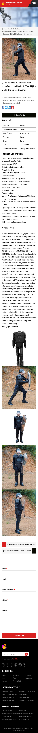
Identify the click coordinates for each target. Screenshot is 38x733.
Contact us (28, 678)
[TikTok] (24, 665)
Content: (5, 611)
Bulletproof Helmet (8, 697)
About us (16, 675)
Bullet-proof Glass (8, 691)
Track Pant (22, 710)
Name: (4, 568)
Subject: (5, 600)
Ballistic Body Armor (22, 29)
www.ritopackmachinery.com (10, 713)
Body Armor (23, 694)
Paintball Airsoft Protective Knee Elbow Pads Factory (9, 711)
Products (11, 29)
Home (6, 29)
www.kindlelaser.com (26, 713)
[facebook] (3, 665)
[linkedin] (7, 665)
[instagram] (20, 665)
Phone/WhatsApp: (8, 590)
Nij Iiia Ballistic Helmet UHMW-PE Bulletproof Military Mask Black (14, 551)
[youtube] (15, 665)
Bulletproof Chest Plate (27, 700)
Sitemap (4, 681)
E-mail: (4, 579)
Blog (14, 678)
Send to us (20, 115)
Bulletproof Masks (8, 700)
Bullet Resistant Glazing (9, 694)
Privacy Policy (17, 681)
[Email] (26, 654)
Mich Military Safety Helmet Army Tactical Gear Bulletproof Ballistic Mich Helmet (24, 544)
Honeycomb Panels (25, 716)
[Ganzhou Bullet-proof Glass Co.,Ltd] (12, 646)
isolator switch (24, 719)
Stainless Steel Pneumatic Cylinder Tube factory (10, 717)
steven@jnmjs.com (19, 730)
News (3, 678)
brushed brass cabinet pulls (9, 720)
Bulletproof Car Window (27, 691)
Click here (16, 659)
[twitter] (11, 665)
